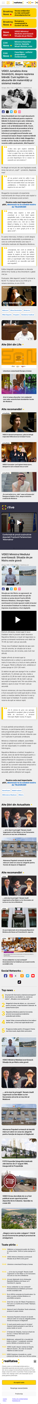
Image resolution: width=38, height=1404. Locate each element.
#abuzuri (5, 310)
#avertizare (6, 790)
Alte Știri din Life (11, 344)
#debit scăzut (16, 790)
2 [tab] (16, 548)
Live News (6, 44)
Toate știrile (9, 1244)
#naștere (16, 315)
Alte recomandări (12, 409)
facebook (6, 976)
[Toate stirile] (7, 2)
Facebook (3, 111)
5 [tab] (22, 548)
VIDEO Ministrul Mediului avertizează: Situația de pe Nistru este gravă (17, 557)
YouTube (33, 976)
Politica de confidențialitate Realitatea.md (20, 1399)
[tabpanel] (19, 527)
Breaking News (8, 13)
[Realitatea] (16, 2)
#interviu (27, 310)
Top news (7, 990)
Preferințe (19, 1394)
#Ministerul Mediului (9, 795)
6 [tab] (24, 548)
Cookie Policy (5, 1399)
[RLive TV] (8, 507)
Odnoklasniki (15, 111)
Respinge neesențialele (19, 1388)
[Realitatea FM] (28, 2)
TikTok (19, 982)
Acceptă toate (19, 1382)
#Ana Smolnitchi (16, 310)
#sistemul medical (27, 315)
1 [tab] (14, 548)
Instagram (11, 976)
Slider (17, 565)
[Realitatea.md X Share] (7, 111)
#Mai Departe (6, 315)
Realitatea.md (28, 88)
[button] (35, 1361)
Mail (19, 111)
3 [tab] (18, 548)
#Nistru (21, 795)
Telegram (11, 111)
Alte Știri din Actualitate (16, 804)
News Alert (6, 33)
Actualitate (18, 88)
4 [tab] (20, 548)
